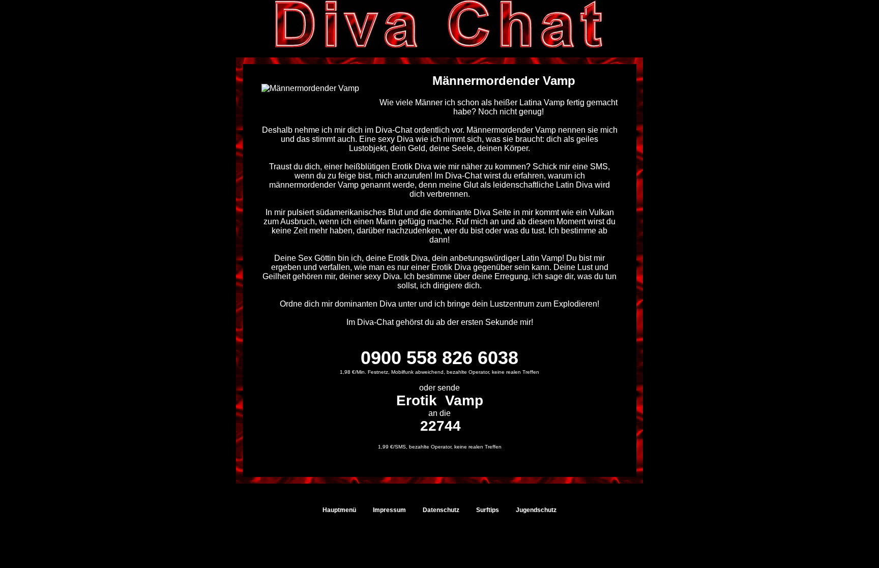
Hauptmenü (339, 510)
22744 (440, 426)
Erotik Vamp (439, 400)
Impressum (389, 510)
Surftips (487, 510)
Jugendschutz (536, 510)
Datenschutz (441, 510)
